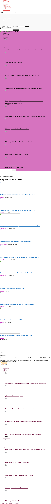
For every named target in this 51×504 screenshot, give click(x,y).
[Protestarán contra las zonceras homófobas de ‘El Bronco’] (10, 270)
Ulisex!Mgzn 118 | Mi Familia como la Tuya (17, 129)
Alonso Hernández (4, 259)
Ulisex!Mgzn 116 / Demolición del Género (16, 154)
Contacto (4, 20)
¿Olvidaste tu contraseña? (5, 27)
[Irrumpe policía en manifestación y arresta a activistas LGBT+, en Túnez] (10, 223)
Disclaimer (5, 17)
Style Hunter (8, 7)
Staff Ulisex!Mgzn (4, 228)
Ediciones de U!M (6, 10)
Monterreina (5, 0)
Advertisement (6, 19)
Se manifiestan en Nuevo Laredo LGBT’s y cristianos (14, 319)
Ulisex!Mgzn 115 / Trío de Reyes (14, 167)
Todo (6, 103)
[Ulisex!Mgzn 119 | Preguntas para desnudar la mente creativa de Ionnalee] (11, 113)
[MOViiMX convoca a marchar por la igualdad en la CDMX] (10, 333)
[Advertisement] (15, 174)
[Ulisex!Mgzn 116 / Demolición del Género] (11, 152)
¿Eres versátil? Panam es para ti (14, 62)
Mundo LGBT (6, 1)
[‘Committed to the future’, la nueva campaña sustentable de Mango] (11, 85)
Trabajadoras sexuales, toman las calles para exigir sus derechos (17, 304)
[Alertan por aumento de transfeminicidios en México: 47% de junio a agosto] (10, 192)
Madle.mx (17, 503)
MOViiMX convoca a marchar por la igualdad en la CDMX (16, 335)
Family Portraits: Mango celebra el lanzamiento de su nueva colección (24, 101)
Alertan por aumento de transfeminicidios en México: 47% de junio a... (19, 194)
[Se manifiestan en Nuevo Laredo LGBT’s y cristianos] (10, 317)
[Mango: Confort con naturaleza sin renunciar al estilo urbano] (11, 73)
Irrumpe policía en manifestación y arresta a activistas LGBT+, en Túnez (20, 226)
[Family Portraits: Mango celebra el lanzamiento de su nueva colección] (11, 98)
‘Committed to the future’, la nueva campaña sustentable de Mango (23, 88)
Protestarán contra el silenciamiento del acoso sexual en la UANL (17, 210)
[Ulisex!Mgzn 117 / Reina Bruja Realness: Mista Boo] (11, 139)
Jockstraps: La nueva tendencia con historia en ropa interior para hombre (25, 49)
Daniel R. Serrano (4, 244)
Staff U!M (2, 197)
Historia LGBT (6, 4)
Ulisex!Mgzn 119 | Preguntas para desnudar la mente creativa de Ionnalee (25, 116)
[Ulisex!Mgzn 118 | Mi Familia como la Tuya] (11, 126)
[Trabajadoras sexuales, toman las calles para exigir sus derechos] (10, 301)
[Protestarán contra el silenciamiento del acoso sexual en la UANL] (10, 208)
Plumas (4, 2)
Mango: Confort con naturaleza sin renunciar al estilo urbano (22, 75)
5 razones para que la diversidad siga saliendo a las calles (15, 241)
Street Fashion (8, 6)
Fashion (4, 5)
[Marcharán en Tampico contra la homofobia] (10, 286)
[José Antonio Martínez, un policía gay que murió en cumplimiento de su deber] (10, 255)
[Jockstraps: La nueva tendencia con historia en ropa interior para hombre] (11, 47)
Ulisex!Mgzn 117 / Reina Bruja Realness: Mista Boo (19, 141)
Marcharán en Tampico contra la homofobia (12, 288)
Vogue (6, 8)
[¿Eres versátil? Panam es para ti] (11, 60)
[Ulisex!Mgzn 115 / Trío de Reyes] (11, 165)
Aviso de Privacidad (7, 18)
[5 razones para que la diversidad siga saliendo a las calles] (10, 239)
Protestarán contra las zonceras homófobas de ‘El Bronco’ (16, 273)
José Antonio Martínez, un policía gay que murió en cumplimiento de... (19, 257)
